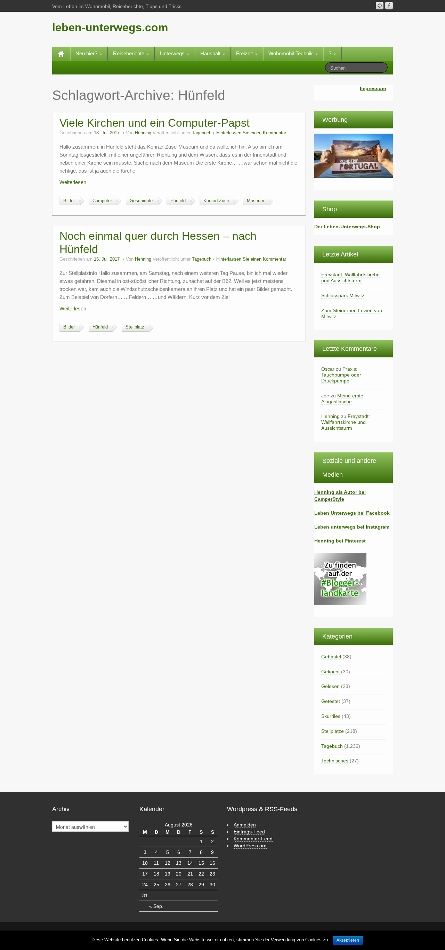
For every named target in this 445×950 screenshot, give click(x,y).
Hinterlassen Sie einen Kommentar (251, 132)
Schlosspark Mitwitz (342, 295)
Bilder (69, 200)
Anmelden (245, 825)
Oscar (327, 369)
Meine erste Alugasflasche (342, 398)
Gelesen (330, 686)
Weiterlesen (72, 182)
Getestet (330, 701)
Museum (255, 200)
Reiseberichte (129, 53)
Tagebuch (201, 132)
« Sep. (156, 906)
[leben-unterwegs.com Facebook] (389, 5)
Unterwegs (173, 53)
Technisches (334, 760)
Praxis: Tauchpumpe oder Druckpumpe (341, 374)
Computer (102, 200)
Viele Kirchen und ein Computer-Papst (154, 123)
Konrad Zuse (216, 200)
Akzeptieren (348, 940)
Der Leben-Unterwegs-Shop (347, 226)
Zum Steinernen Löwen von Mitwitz (351, 313)
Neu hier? (87, 53)
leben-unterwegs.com (110, 27)
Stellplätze (332, 731)
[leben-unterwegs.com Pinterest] (379, 5)
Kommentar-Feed (253, 838)
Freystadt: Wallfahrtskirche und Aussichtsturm (350, 277)
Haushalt (211, 53)
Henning (143, 132)
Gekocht (330, 671)
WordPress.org (250, 845)
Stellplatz (135, 327)
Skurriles (330, 716)
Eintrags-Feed (249, 831)
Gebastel (331, 656)
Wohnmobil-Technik (291, 53)
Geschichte (141, 200)
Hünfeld (178, 200)
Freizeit (245, 53)
